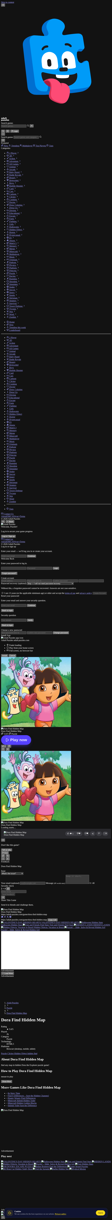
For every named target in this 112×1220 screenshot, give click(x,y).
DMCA (10, 516)
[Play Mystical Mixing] (77, 1169)
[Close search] (32, 125)
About (4, 516)
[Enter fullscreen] (105, 833)
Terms (22, 516)
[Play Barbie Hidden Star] (59, 1169)
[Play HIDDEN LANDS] (101, 1161)
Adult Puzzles (13, 1003)
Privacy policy (60, 1214)
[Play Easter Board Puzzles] (77, 1166)
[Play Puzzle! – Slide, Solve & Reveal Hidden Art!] (54, 1164)
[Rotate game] (8, 855)
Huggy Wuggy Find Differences (22, 1098)
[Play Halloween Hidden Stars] (53, 1161)
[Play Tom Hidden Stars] (84, 1164)
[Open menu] (3, 5)
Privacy (16, 516)
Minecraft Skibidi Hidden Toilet (21, 1100)
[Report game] (99, 833)
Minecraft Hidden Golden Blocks (22, 1103)
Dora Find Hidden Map (17, 1013)
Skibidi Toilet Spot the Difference (22, 1105)
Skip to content (7, 2)
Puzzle (9, 1008)
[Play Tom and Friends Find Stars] (78, 1161)
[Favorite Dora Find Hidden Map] (3, 749)
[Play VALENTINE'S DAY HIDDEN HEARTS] (21, 1161)
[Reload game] (3, 855)
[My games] (8, 131)
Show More (6, 1081)
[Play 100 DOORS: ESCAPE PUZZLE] (17, 1166)
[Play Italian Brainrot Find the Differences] (50, 1166)
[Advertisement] (35, 950)
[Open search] (3, 131)
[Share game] (93, 833)
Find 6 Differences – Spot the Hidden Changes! (28, 1096)
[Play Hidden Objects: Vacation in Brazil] (17, 1164)
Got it (100, 1213)
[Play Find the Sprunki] (41, 1169)
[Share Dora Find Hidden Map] (8, 749)
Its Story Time (14, 1093)
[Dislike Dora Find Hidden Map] (9, 746)
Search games (7, 123)
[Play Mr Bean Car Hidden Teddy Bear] (17, 1169)
